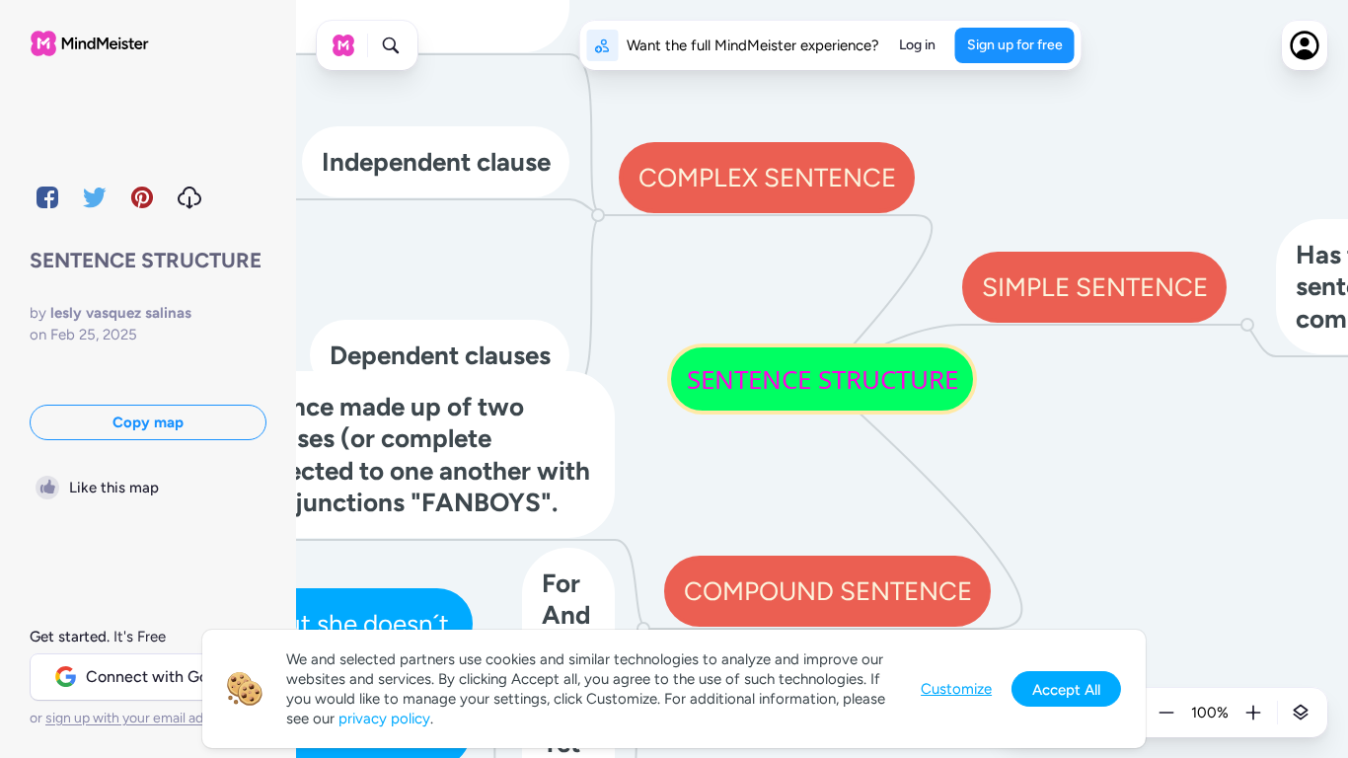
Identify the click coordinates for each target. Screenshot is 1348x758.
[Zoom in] (1253, 712)
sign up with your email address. (143, 718)
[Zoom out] (1166, 712)
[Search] (391, 45)
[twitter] (94, 197)
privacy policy (384, 718)
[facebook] (47, 197)
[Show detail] (1300, 712)
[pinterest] (142, 197)
